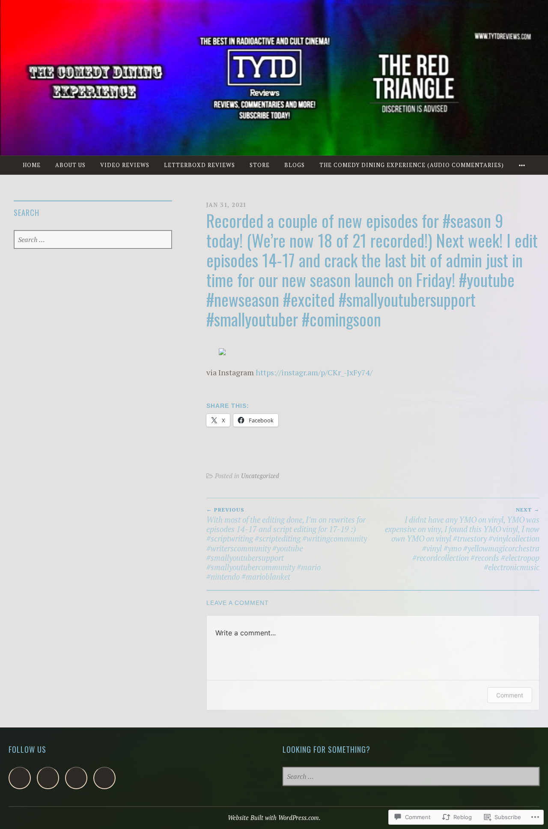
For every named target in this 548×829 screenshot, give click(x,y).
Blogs (294, 165)
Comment (509, 695)
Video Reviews (124, 165)
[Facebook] (76, 778)
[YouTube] (20, 778)
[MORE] (522, 165)
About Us (70, 165)
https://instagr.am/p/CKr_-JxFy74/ (314, 372)
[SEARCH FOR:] (93, 239)
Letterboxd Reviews (199, 165)
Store (260, 165)
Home (32, 165)
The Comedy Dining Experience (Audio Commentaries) (411, 165)
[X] (104, 778)
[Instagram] (48, 778)
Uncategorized (260, 476)
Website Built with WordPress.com (273, 818)
